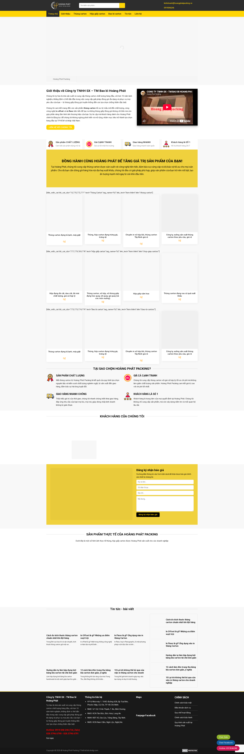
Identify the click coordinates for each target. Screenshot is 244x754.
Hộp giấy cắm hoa (141, 293)
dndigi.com (93, 750)
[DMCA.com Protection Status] (190, 750)
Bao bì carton (114, 13)
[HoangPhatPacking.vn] (60, 5)
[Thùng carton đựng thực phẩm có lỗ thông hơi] (65, 559)
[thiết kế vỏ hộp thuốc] (141, 588)
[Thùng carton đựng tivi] (141, 559)
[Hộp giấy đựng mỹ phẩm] (179, 588)
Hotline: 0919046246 (228, 748)
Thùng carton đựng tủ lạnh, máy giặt (64, 235)
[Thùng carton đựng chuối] (103, 559)
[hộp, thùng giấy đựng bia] (65, 588)
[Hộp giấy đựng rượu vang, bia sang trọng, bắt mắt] (179, 559)
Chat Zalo (223, 737)
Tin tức (128, 13)
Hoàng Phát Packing (71, 750)
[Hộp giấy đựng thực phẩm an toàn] (103, 588)
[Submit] (122, 5)
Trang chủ (53, 13)
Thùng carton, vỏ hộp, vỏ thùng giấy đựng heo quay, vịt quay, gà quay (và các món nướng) (103, 295)
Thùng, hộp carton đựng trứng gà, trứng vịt (103, 236)
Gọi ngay (50, 738)
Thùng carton (80, 13)
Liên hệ (138, 13)
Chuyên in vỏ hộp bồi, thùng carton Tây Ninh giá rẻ (141, 236)
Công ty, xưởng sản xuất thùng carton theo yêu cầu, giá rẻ (179, 236)
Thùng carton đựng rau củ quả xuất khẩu (179, 294)
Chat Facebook (226, 743)
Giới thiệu (65, 13)
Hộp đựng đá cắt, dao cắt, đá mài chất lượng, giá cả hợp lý (64, 294)
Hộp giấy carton (97, 13)
